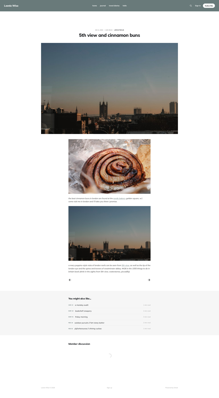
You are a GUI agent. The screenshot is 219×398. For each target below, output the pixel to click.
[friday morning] (109, 317)
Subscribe (209, 6)
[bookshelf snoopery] (109, 311)
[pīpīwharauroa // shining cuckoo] (109, 329)
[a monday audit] (109, 305)
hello (125, 6)
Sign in (198, 6)
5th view (125, 265)
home (94, 6)
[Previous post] (69, 280)
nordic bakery (119, 198)
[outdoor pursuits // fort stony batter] (109, 323)
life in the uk (119, 30)
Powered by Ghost (171, 388)
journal (103, 6)
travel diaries (114, 6)
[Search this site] (191, 5)
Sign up (109, 388)
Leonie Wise (11, 5)
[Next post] (149, 280)
